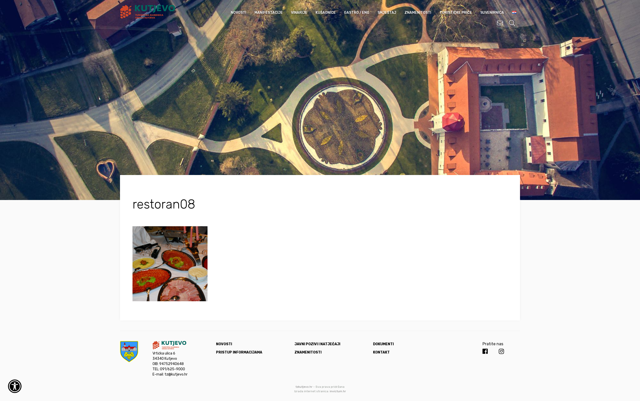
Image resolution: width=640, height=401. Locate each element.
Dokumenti (383, 344)
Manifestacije (268, 12)
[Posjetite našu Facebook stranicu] (485, 351)
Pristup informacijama (239, 352)
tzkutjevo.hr (304, 386)
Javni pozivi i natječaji (317, 344)
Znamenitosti (417, 12)
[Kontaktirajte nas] (500, 23)
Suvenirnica (492, 12)
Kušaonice (326, 12)
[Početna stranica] (147, 17)
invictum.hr (338, 391)
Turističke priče (456, 12)
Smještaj (387, 12)
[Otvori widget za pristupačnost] (15, 386)
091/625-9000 (172, 369)
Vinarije (299, 12)
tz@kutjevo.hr (176, 374)
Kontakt (381, 352)
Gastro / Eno (356, 12)
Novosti (238, 12)
